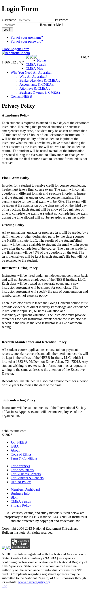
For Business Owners (26, 474)
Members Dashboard (25, 489)
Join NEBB (19, 442)
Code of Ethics (21, 454)
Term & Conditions (24, 458)
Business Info (20, 493)
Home (41, 60)
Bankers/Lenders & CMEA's (39, 80)
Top (4, 586)
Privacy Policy (21, 505)
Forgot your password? (27, 41)
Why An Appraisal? (33, 76)
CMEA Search (36, 64)
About (15, 450)
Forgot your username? (27, 37)
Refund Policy (21, 482)
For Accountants (22, 470)
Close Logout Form (15, 49)
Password (61, 20)
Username (9, 20)
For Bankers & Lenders (27, 478)
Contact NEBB (21, 96)
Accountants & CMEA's (36, 84)
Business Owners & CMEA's (40, 92)
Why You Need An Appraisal (31, 72)
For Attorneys (20, 466)
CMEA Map (34, 68)
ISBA (15, 446)
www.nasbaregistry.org (34, 582)
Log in (7, 29)
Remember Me (51, 25)
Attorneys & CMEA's (34, 88)
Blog (14, 497)
